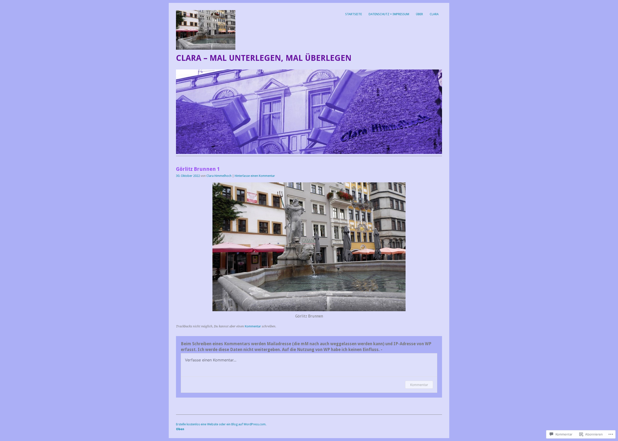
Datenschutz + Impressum (389, 14)
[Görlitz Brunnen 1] (309, 310)
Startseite (353, 14)
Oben (180, 429)
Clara (434, 14)
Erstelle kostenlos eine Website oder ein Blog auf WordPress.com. (221, 424)
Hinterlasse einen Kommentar (255, 176)
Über (419, 14)
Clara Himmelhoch (219, 176)
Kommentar (253, 326)
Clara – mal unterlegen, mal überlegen (263, 58)
